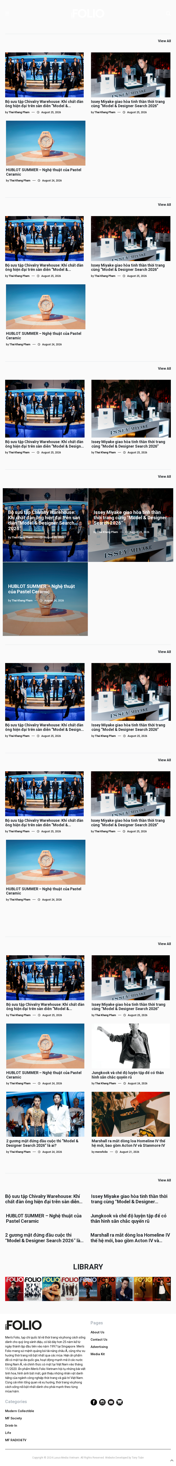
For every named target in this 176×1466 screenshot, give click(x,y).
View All (164, 41)
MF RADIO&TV (15, 1440)
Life (8, 1433)
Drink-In (11, 1425)
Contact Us (99, 1339)
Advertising (99, 1347)
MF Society (13, 1418)
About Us (97, 1332)
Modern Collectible (19, 1411)
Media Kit (98, 1354)
